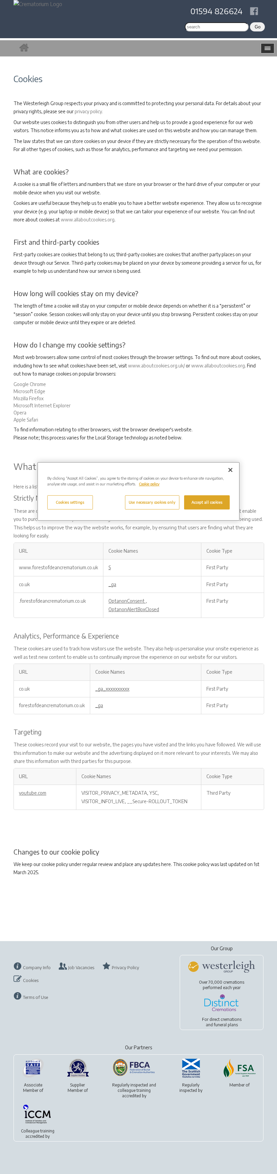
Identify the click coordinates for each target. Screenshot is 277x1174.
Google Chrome (30, 384)
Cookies (31, 980)
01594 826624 (217, 11)
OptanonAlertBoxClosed (133, 609)
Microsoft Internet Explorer (42, 405)
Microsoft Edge (29, 391)
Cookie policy (149, 483)
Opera (20, 412)
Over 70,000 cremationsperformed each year (221, 985)
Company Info (37, 967)
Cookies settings (70, 502)
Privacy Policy (125, 967)
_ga (112, 584)
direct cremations (225, 1019)
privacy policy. (89, 111)
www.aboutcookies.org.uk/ (156, 365)
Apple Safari (26, 420)
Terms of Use (35, 997)
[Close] (230, 469)
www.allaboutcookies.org (88, 219)
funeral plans (226, 1024)
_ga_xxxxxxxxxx (112, 689)
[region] (138, 491)
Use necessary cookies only (152, 502)
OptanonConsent (127, 601)
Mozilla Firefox (29, 398)
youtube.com (32, 793)
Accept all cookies (207, 502)
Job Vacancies (81, 967)
